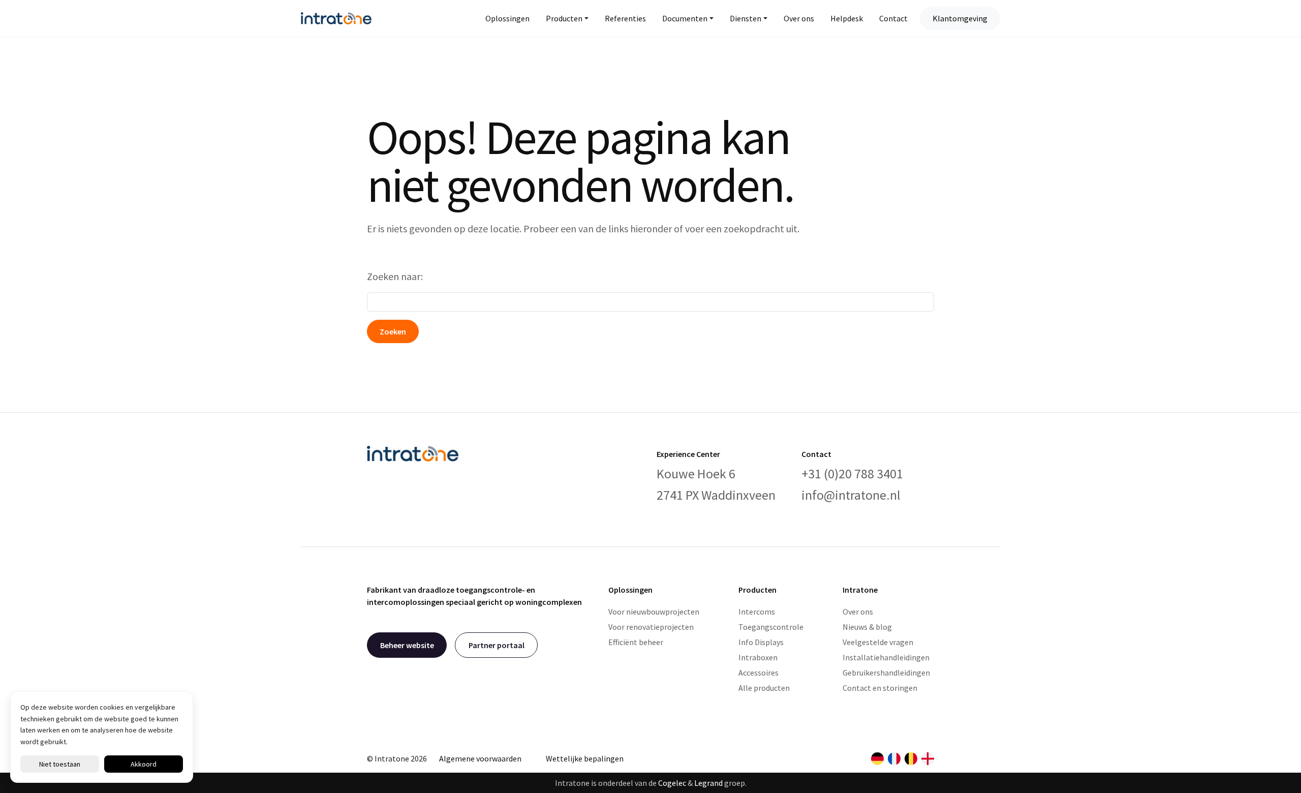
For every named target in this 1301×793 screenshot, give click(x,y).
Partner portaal (496, 645)
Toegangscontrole (770, 627)
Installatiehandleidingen (886, 657)
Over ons (799, 18)
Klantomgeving (960, 18)
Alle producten (764, 688)
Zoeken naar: (395, 276)
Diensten (745, 18)
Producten (564, 18)
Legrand (708, 783)
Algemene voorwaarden (480, 758)
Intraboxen (758, 657)
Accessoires (758, 672)
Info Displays (761, 642)
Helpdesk (846, 18)
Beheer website (407, 645)
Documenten (684, 18)
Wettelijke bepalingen (585, 758)
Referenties (625, 18)
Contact (893, 18)
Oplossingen (507, 18)
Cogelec (672, 783)
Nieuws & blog (867, 627)
